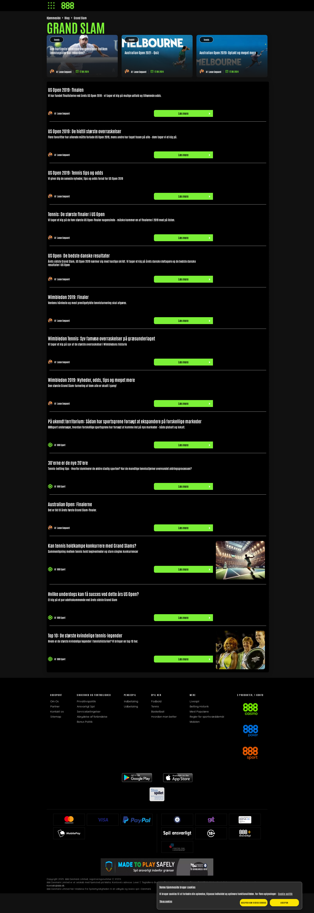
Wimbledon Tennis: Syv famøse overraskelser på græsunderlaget (101, 338)
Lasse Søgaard (65, 71)
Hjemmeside (54, 18)
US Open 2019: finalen (66, 89)
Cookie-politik (285, 893)
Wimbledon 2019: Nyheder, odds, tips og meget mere (91, 379)
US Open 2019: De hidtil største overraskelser (84, 131)
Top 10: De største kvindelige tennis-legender (85, 635)
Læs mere (183, 113)
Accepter (284, 902)
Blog (67, 18)
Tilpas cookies (166, 901)
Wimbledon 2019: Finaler (68, 297)
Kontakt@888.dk (55, 885)
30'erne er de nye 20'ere (68, 462)
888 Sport (61, 445)
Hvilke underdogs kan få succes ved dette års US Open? (93, 594)
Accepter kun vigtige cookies (253, 902)
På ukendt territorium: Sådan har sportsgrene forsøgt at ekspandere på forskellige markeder (125, 421)
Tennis (56, 39)
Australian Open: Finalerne (70, 504)
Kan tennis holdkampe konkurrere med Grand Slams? (92, 545)
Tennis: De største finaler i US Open (76, 214)
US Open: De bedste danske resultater (79, 255)
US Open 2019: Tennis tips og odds (75, 172)
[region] (229, 896)
